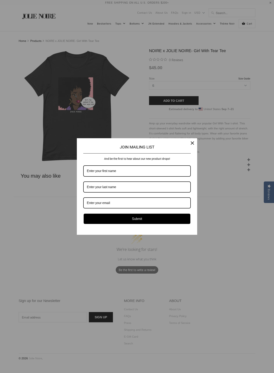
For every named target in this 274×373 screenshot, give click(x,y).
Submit (137, 219)
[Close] (192, 143)
